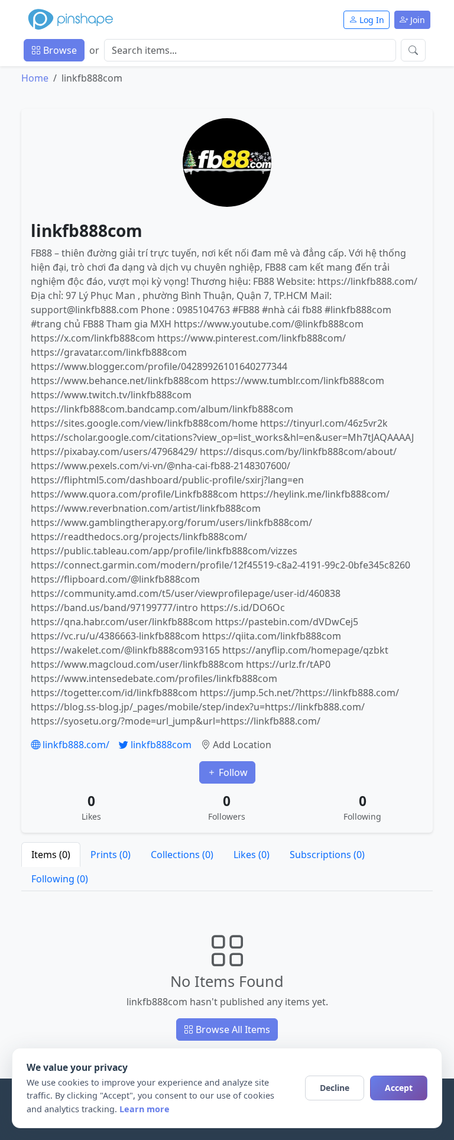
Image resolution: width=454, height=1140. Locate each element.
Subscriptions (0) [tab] (327, 854)
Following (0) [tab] (59, 878)
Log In (370, 19)
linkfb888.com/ (74, 744)
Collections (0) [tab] (182, 854)
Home (34, 78)
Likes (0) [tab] (252, 854)
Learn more (144, 1109)
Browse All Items (231, 1029)
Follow (232, 772)
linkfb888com (160, 744)
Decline (334, 1087)
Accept (399, 1087)
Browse (59, 50)
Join (416, 19)
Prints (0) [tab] (110, 854)
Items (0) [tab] (50, 854)
